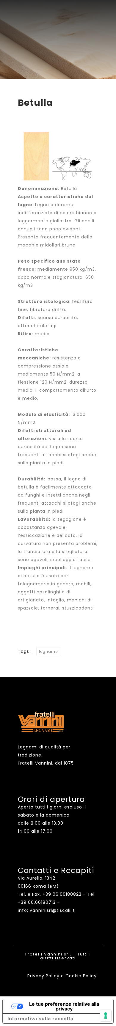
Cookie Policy (81, 976)
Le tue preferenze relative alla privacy (64, 1006)
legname (48, 651)
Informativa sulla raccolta (40, 1019)
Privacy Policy (43, 976)
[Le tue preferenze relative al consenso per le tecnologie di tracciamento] (105, 1015)
